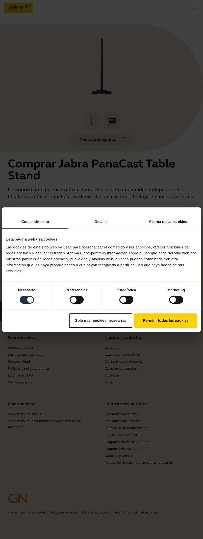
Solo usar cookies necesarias (100, 320)
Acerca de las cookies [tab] (168, 221)
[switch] (77, 300)
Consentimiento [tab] (35, 221)
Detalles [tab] (102, 221)
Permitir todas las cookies (165, 320)
